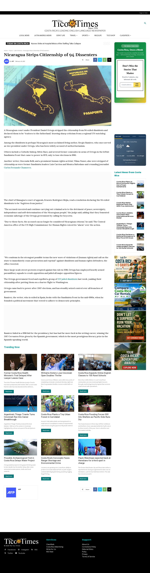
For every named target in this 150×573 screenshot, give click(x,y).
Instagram (25, 550)
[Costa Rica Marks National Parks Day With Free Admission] (140, 205)
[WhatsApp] (105, 60)
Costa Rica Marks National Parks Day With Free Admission (125, 204)
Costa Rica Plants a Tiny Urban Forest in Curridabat (55, 415)
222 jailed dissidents (67, 279)
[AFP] (7, 61)
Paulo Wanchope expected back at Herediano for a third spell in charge (94, 460)
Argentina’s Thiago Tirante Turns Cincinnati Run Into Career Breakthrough (19, 417)
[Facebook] (95, 60)
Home (6, 50)
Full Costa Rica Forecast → (130, 160)
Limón (134, 136)
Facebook (12, 550)
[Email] (109, 60)
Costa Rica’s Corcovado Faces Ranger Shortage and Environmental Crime (55, 460)
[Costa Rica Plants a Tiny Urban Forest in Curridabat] (57, 403)
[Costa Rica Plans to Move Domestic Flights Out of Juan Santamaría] (140, 184)
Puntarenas (142, 136)
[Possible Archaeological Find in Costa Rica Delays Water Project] (20, 447)
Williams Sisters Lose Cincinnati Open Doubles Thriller (56, 374)
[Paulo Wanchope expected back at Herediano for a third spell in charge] (94, 447)
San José (118, 136)
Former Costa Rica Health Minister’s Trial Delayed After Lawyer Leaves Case (18, 375)
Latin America (18, 50)
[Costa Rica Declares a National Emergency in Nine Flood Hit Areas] (140, 236)
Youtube (21, 553)
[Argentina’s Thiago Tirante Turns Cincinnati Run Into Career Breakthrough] (20, 403)
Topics (11, 50)
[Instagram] (18, 550)
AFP (13, 61)
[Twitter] (100, 60)
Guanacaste (126, 136)
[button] (145, 23)
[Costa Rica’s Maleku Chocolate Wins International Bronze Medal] (140, 215)
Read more (9, 391)
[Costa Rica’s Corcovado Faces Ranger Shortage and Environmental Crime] (57, 447)
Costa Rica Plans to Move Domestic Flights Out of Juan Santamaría (125, 184)
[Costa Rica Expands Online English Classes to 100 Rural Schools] (94, 362)
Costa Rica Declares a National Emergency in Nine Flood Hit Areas (125, 236)
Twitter (10, 553)
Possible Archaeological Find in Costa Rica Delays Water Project (19, 459)
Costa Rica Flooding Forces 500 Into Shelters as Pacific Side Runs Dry (94, 417)
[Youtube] (16, 553)
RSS (35, 550)
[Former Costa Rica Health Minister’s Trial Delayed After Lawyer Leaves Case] (20, 362)
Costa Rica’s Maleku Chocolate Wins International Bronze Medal (124, 215)
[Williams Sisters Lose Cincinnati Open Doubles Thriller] (57, 362)
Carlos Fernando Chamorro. (17, 167)
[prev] (105, 43)
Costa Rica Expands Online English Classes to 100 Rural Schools (57, 43)
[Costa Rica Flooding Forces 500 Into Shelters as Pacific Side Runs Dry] (94, 403)
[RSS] (32, 550)
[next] (108, 43)
